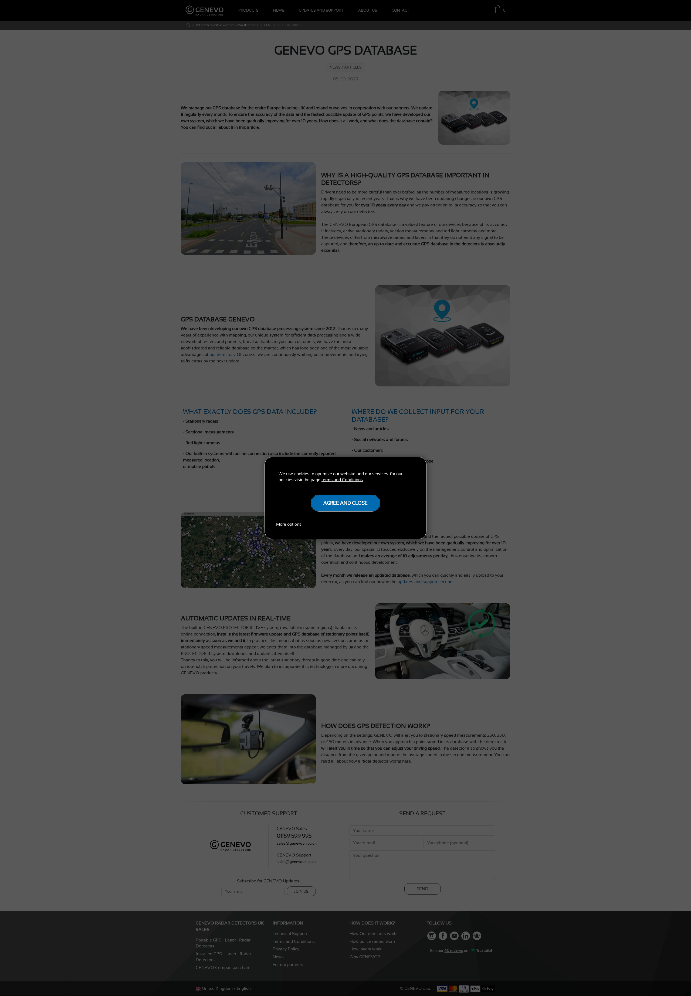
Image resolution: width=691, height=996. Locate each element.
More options (289, 524)
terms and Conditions (342, 479)
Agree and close (345, 503)
